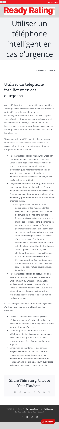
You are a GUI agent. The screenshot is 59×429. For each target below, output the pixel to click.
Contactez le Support (36, 412)
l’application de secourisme (33, 273)
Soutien (54, 2)
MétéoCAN (38, 155)
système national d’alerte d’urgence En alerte (33, 183)
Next (51, 70)
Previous (42, 70)
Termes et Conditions (34, 409)
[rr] (29, 7)
